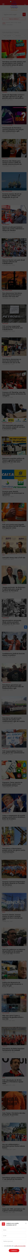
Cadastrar (14, 1250)
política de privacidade (20, 1246)
